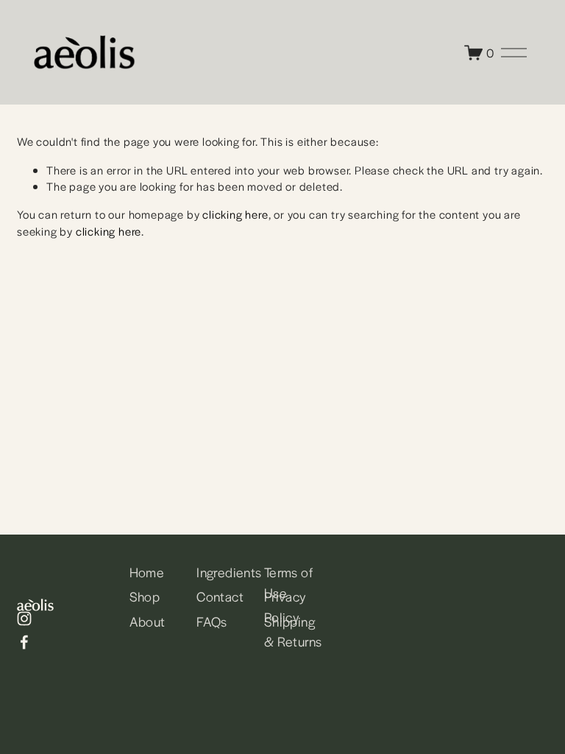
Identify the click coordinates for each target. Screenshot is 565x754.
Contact (220, 596)
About (147, 621)
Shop (144, 596)
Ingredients (228, 572)
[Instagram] (24, 618)
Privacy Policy (285, 606)
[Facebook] (24, 642)
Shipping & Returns (292, 631)
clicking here (235, 214)
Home (147, 572)
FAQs (211, 621)
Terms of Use (288, 582)
